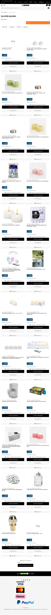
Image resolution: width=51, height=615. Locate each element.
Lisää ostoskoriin (13, 62)
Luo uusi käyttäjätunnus (41, 2)
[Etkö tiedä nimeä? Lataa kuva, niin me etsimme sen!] (49, 8)
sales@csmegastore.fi (37, 609)
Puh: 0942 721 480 (44, 609)
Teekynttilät (4, 26)
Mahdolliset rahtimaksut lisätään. (6, 58)
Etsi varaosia (35, 2)
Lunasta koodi (31, 2)
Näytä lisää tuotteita (25, 565)
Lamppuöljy (11, 26)
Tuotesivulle (13, 66)
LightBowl (19, 26)
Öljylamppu (25, 26)
